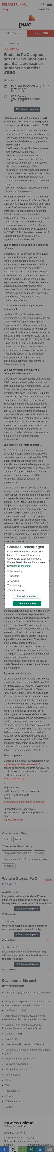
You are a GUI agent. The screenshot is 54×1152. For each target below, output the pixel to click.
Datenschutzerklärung (19, 566)
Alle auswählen (27, 603)
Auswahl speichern (27, 596)
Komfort (14, 576)
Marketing (15, 585)
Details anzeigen (17, 590)
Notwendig (16, 571)
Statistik (14, 580)
